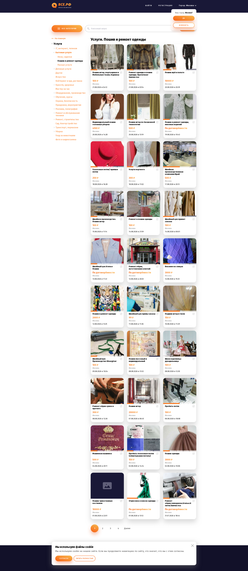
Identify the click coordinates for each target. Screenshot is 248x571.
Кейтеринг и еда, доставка (69, 81)
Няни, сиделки (64, 57)
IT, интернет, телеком (66, 48)
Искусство (61, 77)
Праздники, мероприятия (68, 105)
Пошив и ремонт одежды (70, 61)
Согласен (63, 558)
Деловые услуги (63, 69)
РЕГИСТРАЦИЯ (165, 5)
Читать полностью (84, 558)
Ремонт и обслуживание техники (68, 114)
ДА (184, 18)
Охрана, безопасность (67, 101)
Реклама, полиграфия (67, 109)
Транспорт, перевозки (67, 127)
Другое (59, 73)
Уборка (59, 131)
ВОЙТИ (148, 5)
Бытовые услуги (64, 52)
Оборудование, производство (70, 93)
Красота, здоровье (65, 85)
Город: (186, 5)
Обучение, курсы (64, 97)
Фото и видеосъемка (66, 139)
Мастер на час (63, 89)
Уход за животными (65, 135)
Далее (127, 528)
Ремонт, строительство (67, 119)
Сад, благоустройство (66, 123)
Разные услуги (64, 65)
